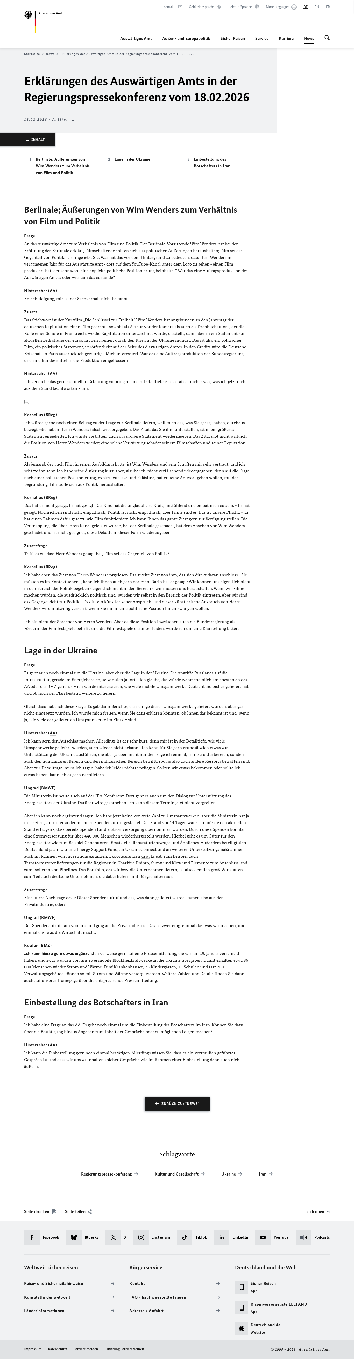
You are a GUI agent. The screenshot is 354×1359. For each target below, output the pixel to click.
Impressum (32, 1349)
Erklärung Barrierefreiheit (124, 1349)
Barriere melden (86, 1349)
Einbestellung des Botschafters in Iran (212, 162)
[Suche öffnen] (327, 38)
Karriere (286, 38)
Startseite (32, 54)
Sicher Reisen (233, 38)
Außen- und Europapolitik (186, 38)
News (309, 40)
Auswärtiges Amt (136, 38)
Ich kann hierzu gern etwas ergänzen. (58, 953)
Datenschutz (57, 1349)
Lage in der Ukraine (132, 159)
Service (261, 38)
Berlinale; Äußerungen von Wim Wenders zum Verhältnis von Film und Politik (63, 166)
